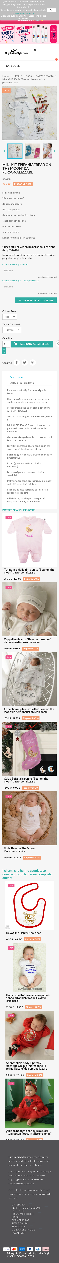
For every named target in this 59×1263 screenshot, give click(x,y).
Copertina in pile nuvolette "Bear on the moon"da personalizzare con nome (29, 710)
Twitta (25, 362)
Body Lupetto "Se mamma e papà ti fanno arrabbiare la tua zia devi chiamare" (28, 997)
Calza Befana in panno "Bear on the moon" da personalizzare (26, 780)
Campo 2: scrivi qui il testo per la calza (20, 280)
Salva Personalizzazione (35, 300)
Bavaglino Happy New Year (23, 933)
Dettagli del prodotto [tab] (22, 382)
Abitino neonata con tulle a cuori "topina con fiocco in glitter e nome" (28, 1132)
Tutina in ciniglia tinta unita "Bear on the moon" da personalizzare (29, 571)
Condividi (17, 362)
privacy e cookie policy (23, 13)
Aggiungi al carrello (31, 344)
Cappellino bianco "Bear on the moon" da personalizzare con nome (27, 641)
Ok (51, 10)
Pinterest (33, 362)
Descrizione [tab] (16, 377)
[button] (54, 46)
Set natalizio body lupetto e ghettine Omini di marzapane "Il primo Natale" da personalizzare (26, 1065)
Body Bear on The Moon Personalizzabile (19, 850)
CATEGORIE (13, 65)
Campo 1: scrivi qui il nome (15, 264)
